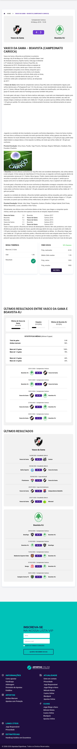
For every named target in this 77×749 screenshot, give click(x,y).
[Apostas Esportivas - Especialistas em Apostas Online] (38, 668)
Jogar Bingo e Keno (51, 687)
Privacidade (48, 682)
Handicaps (10, 682)
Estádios (9, 690)
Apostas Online (49, 699)
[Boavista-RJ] (59, 30)
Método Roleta (49, 690)
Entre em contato (50, 679)
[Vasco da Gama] (17, 30)
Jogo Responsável (50, 685)
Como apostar (11, 679)
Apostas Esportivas (19, 746)
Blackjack (47, 696)
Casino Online (49, 693)
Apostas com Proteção (14, 701)
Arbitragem (10, 685)
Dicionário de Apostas (14, 687)
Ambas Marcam (12, 698)
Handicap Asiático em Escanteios (18, 738)
